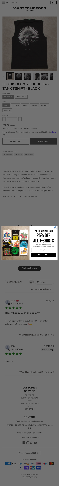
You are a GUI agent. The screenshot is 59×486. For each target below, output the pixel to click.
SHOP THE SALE (43, 254)
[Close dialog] (55, 227)
